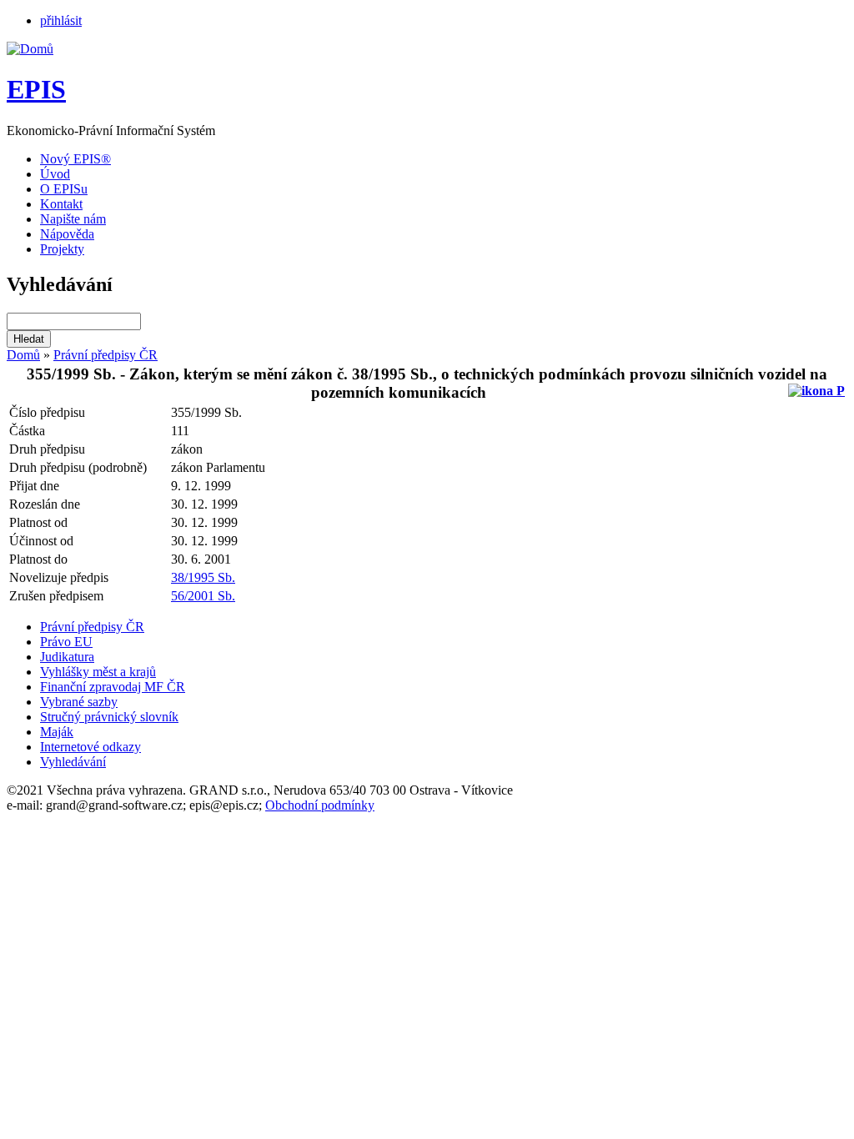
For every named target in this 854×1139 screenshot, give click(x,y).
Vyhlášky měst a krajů (98, 672)
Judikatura (67, 657)
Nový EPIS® (75, 159)
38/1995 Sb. (203, 577)
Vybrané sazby (79, 702)
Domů (23, 355)
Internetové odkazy (90, 747)
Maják (56, 732)
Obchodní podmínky (319, 805)
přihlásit (61, 20)
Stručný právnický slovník (109, 717)
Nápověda (67, 234)
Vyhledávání (73, 762)
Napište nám (73, 219)
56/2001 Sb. (203, 596)
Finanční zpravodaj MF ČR (112, 687)
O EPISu (64, 189)
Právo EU (66, 642)
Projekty (62, 249)
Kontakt (61, 204)
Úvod (55, 174)
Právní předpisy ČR (105, 355)
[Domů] (30, 49)
